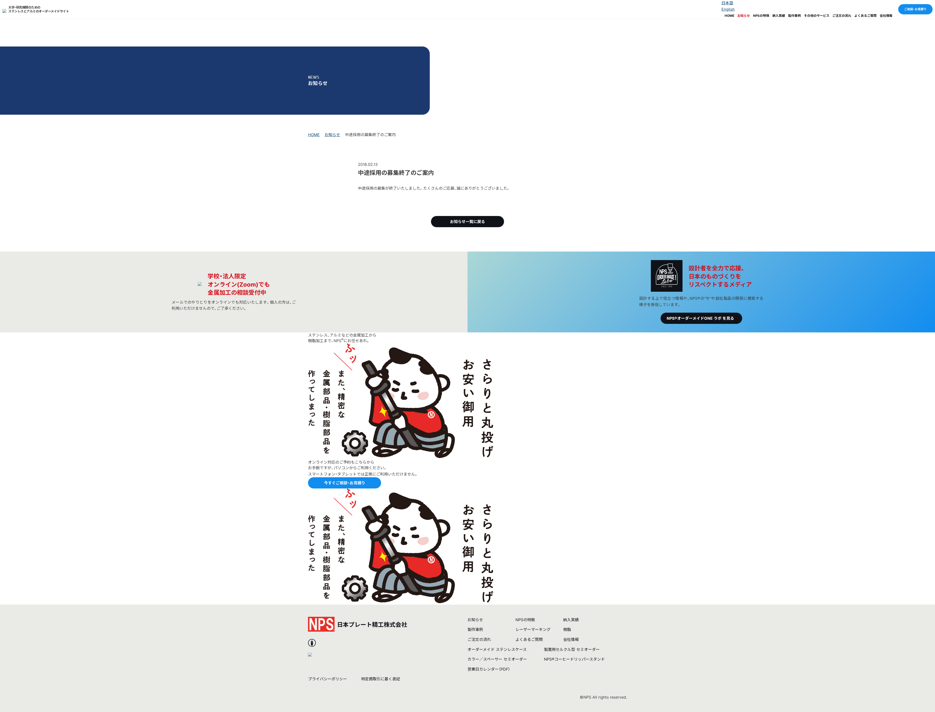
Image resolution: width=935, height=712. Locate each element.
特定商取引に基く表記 (380, 678)
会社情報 (886, 16)
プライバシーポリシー (327, 678)
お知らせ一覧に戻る (467, 221)
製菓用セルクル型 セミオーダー (572, 649)
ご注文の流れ (841, 16)
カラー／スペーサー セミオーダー (497, 659)
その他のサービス (816, 16)
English (728, 9)
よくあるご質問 (865, 16)
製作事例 (794, 16)
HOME (729, 16)
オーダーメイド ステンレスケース (497, 649)
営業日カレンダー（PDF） (489, 669)
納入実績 (778, 16)
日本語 (727, 2)
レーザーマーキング (533, 629)
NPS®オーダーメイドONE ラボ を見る (700, 318)
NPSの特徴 (761, 16)
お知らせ (743, 16)
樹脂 (567, 629)
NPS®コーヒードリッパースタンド (574, 659)
